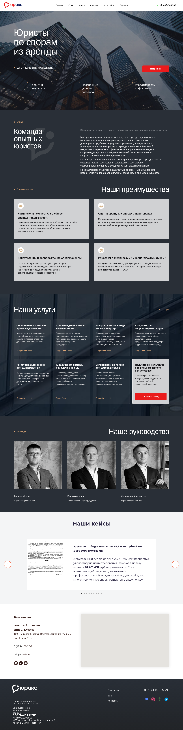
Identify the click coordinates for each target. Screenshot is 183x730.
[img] (38, 465)
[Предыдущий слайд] (7, 564)
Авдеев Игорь (21, 496)
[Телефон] (21, 663)
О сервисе (114, 690)
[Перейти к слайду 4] (89, 593)
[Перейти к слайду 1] (81, 593)
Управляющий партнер (24, 500)
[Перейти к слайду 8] (98, 593)
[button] (30, 350)
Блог (110, 695)
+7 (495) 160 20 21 (169, 5)
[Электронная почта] (26, 663)
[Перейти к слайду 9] (101, 593)
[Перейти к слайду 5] (91, 593)
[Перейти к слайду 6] (93, 593)
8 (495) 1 (19, 646)
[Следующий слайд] (175, 564)
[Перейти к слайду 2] (84, 593)
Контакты (113, 701)
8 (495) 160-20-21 (156, 690)
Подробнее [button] (21, 350)
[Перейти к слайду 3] (86, 593)
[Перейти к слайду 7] (96, 593)
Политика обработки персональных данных (25, 702)
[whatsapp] (16, 663)
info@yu (18, 654)
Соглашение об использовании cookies (22, 710)
